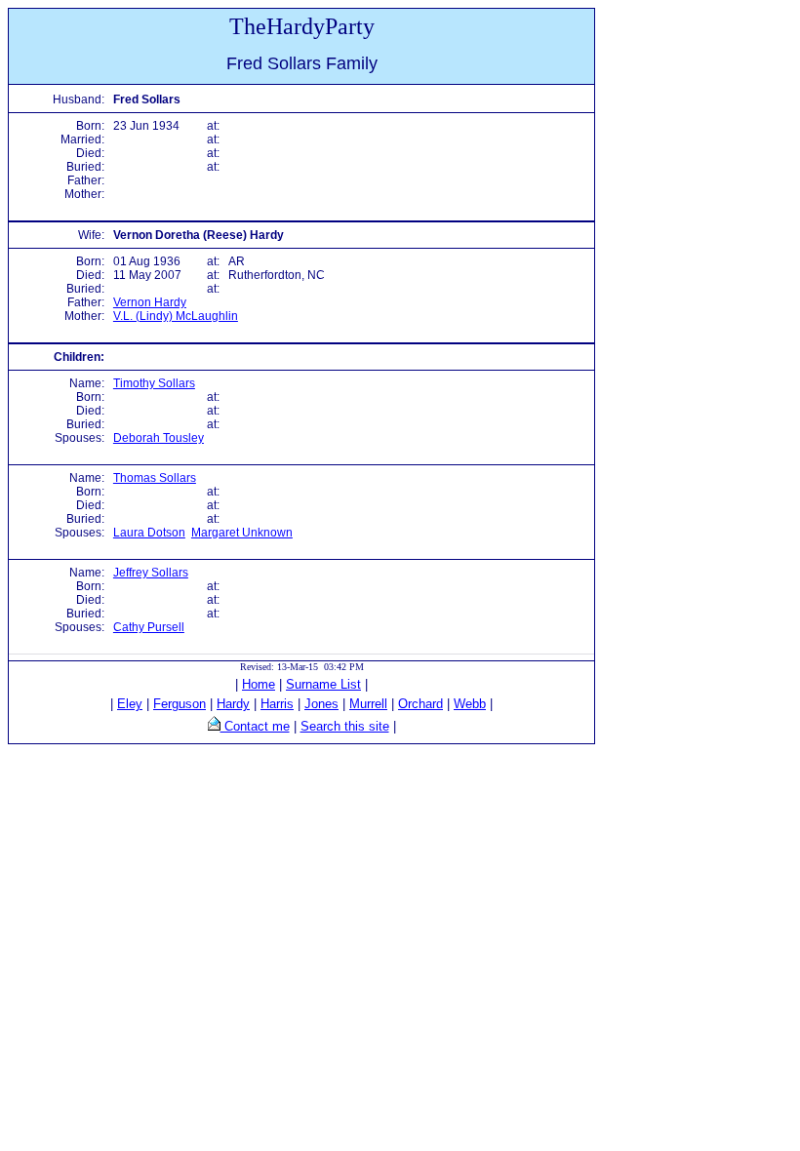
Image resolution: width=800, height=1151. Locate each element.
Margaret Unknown (242, 532)
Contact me (255, 726)
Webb (470, 703)
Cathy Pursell (148, 627)
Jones (321, 703)
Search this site (344, 726)
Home (258, 684)
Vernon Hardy (149, 302)
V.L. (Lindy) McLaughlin (175, 316)
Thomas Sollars (154, 478)
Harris (277, 703)
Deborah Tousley (158, 438)
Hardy (233, 703)
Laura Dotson (149, 532)
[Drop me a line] (214, 726)
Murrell (368, 703)
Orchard (420, 703)
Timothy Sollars (154, 383)
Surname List (323, 684)
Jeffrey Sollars (150, 572)
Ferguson (179, 703)
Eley (129, 703)
